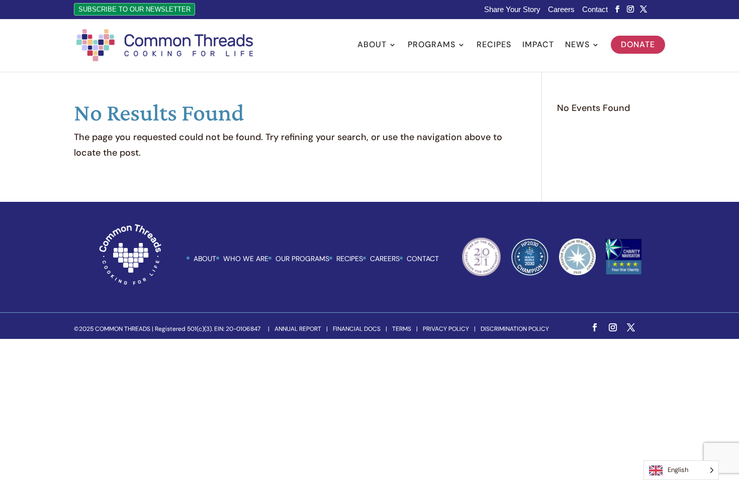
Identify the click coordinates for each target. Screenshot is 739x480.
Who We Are (245, 258)
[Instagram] (630, 9)
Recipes (494, 45)
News (577, 45)
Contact (595, 10)
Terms (401, 329)
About (372, 45)
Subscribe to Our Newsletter (134, 9)
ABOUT (205, 258)
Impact (538, 45)
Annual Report (297, 329)
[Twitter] (643, 9)
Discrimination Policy (515, 329)
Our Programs (302, 258)
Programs (431, 45)
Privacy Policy (446, 329)
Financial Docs (357, 329)
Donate (638, 44)
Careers (561, 10)
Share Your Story (512, 10)
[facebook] (617, 9)
